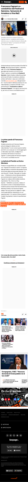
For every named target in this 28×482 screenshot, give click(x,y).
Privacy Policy (17, 412)
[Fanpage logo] (8, 2)
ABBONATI (21, 1)
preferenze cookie (5, 416)
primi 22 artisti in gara (11, 81)
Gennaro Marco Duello (12, 18)
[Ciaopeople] (14, 478)
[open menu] (1, 2)
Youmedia (3, 412)
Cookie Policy (4, 414)
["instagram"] (5, 399)
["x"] (12, 399)
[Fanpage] (14, 440)
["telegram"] (18, 399)
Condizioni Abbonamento (13, 414)
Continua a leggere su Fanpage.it (14, 263)
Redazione (23, 414)
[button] (25, 19)
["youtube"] (9, 399)
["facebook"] (15, 399)
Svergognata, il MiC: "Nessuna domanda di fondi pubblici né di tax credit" (13, 374)
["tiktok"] (2, 399)
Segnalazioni (9, 412)
